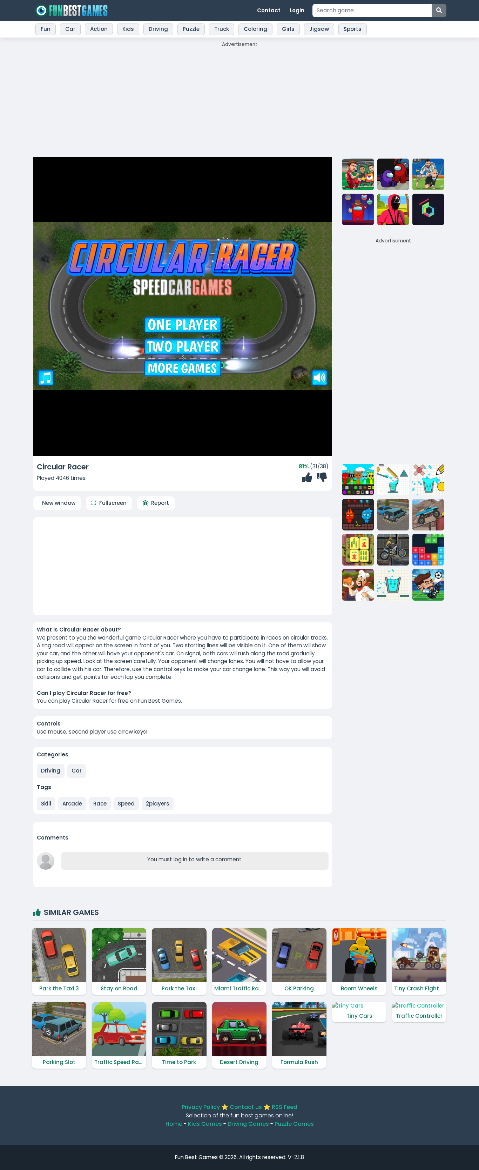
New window (58, 503)
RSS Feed (284, 1107)
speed (126, 803)
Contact (269, 10)
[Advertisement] (239, 97)
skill (46, 803)
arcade (72, 803)
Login (297, 10)
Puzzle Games (294, 1124)
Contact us (246, 1107)
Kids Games (205, 1124)
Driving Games (248, 1124)
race (100, 803)
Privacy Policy (201, 1107)
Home (174, 1124)
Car (77, 770)
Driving (50, 770)
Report (160, 503)
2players (157, 803)
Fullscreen (113, 503)
